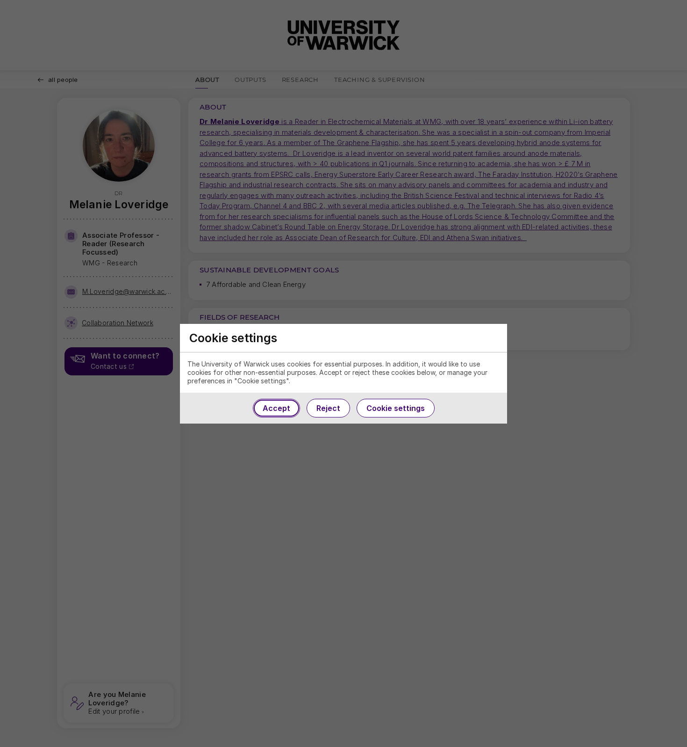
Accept (276, 408)
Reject (328, 408)
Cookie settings (395, 408)
